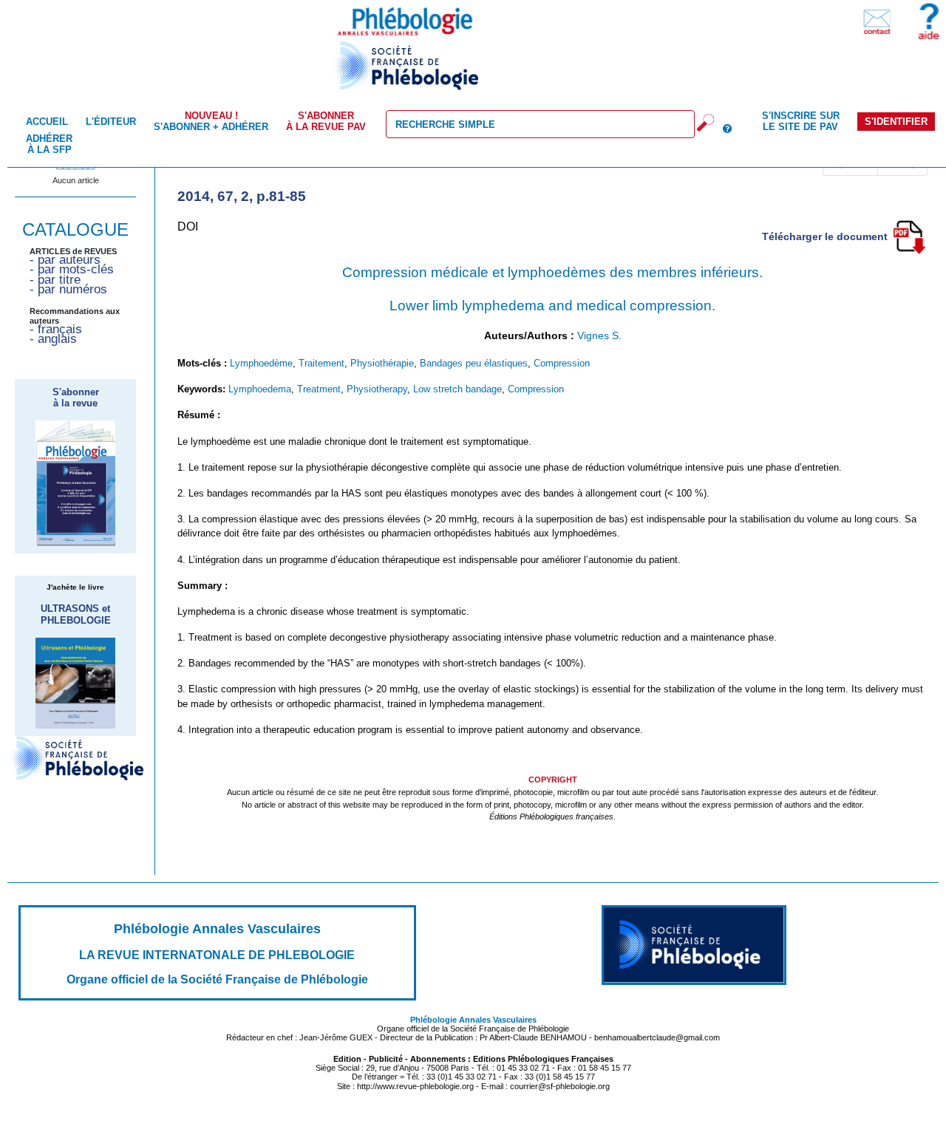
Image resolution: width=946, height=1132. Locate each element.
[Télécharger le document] (909, 236)
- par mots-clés (72, 269)
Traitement (321, 363)
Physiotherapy (377, 389)
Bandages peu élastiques (474, 363)
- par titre (55, 280)
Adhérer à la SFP (49, 144)
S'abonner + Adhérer (211, 121)
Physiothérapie (382, 363)
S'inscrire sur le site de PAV (801, 121)
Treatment (319, 389)
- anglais (53, 339)
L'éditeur (111, 121)
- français (56, 329)
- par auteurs (65, 260)
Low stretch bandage (457, 389)
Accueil (47, 121)
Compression (562, 363)
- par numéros (68, 289)
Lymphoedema (259, 389)
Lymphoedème (261, 363)
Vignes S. (599, 335)
